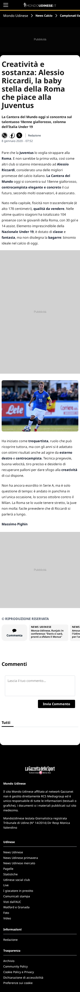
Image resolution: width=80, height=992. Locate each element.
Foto (6, 913)
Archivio (8, 961)
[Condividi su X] (19, 135)
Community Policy (15, 966)
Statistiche (10, 874)
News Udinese (13, 852)
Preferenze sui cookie (18, 983)
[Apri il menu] (5, 4)
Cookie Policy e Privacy (18, 972)
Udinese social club (16, 880)
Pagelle (8, 869)
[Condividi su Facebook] (12, 135)
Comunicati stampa (16, 896)
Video (7, 918)
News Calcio (44, 15)
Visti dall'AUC (12, 902)
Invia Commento (56, 704)
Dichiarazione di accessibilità (23, 977)
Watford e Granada (16, 907)
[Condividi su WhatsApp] (4, 135)
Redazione (10, 940)
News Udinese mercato (19, 863)
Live (6, 885)
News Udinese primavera (20, 858)
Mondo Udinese (15, 15)
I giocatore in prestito (18, 891)
